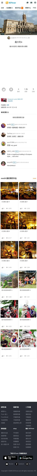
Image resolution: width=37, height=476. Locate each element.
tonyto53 (9, 162)
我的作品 (19, 8)
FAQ (34, 8)
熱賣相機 (16, 438)
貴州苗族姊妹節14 (25, 290)
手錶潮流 (28, 426)
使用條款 (28, 444)
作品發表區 (4, 420)
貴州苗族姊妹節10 (25, 349)
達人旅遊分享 (5, 444)
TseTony (9, 133)
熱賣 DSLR (16, 444)
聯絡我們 (28, 436)
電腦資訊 (28, 420)
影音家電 (28, 423)
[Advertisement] (18, 68)
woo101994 (10, 142)
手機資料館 (16, 417)
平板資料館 (16, 420)
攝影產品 (28, 414)
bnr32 (9, 124)
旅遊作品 (3, 441)
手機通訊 (28, 417)
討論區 (3, 423)
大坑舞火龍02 (6, 261)
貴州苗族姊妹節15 (7, 290)
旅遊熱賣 (3, 436)
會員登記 (28, 441)
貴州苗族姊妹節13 (7, 320)
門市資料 (16, 433)
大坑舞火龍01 (24, 261)
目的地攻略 (4, 438)
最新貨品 (16, 436)
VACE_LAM (11, 151)
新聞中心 (3, 411)
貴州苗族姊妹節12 (25, 320)
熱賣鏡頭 (16, 441)
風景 (8, 105)
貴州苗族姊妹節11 (7, 349)
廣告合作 (28, 438)
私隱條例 (28, 447)
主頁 (2, 8)
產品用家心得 (17, 423)
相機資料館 (16, 411)
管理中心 (28, 8)
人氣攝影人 (9, 8)
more (34, 178)
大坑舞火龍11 (24, 202)
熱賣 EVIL (16, 447)
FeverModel (4, 417)
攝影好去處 (4, 433)
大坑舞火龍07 (24, 231)
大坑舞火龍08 (6, 231)
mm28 (13, 38)
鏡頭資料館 (16, 414)
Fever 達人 (4, 414)
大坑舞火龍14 (6, 202)
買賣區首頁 (29, 411)
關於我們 (28, 433)
